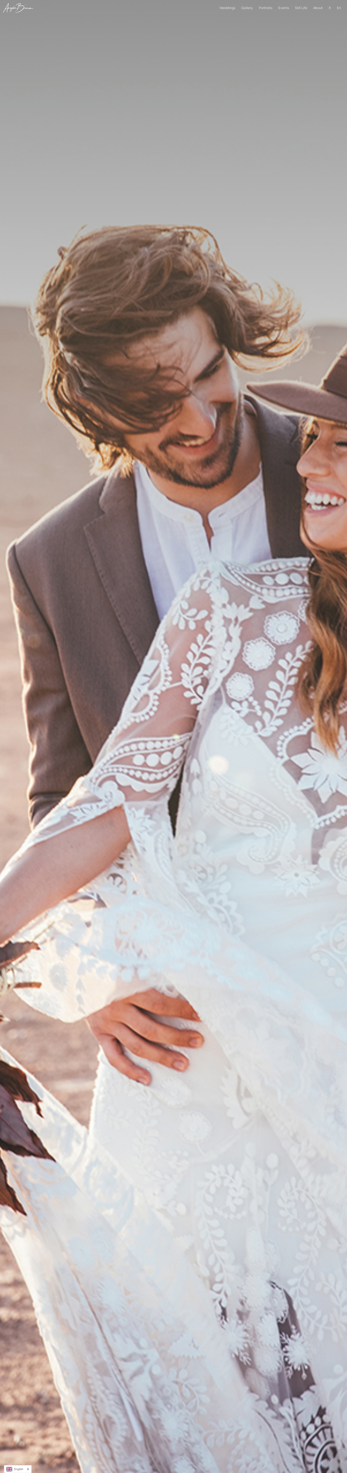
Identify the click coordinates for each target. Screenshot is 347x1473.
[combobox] (18, 1469)
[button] (329, 1461)
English (18, 1469)
